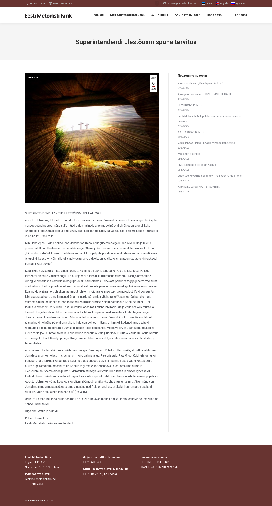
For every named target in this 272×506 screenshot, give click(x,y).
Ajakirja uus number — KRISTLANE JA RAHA (204, 94)
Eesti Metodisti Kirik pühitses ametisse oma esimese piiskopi (210, 118)
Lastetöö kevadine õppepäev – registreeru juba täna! (210, 175)
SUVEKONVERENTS (190, 105)
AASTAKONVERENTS (191, 132)
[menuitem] (98, 15)
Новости (33, 77)
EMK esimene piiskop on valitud (197, 164)
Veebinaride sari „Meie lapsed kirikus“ (200, 83)
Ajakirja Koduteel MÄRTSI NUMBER (199, 186)
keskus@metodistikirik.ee (182, 3)
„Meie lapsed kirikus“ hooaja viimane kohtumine (206, 143)
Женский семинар (189, 154)
